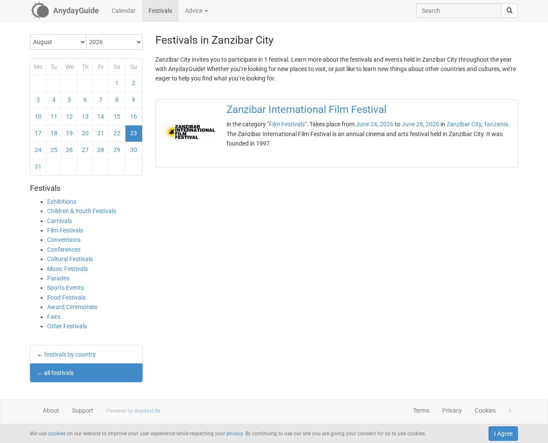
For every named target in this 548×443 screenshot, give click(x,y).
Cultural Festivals (70, 259)
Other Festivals (67, 326)
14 (100, 116)
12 (69, 116)
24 (38, 149)
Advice (194, 10)
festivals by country (70, 354)
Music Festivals (67, 268)
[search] (509, 10)
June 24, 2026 (374, 124)
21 (100, 133)
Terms (421, 410)
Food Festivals (66, 297)
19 (69, 133)
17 (38, 133)
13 (85, 116)
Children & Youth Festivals (81, 211)
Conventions (63, 239)
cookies (57, 434)
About (51, 410)
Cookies (485, 410)
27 (85, 149)
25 (54, 149)
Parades (58, 278)
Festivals (160, 10)
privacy (234, 434)
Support (82, 410)
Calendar (124, 10)
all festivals (59, 372)
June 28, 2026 (420, 124)
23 (133, 133)
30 (133, 149)
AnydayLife (147, 411)
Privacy (452, 410)
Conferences (63, 249)
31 (38, 166)
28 (100, 149)
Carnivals (59, 220)
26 (69, 149)
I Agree (503, 433)
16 (133, 116)
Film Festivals (65, 230)
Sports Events (65, 287)
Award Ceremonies (72, 306)
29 (116, 149)
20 (85, 133)
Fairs (53, 316)
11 (54, 116)
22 (116, 133)
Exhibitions (61, 201)
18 (54, 133)
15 (116, 116)
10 (38, 116)
